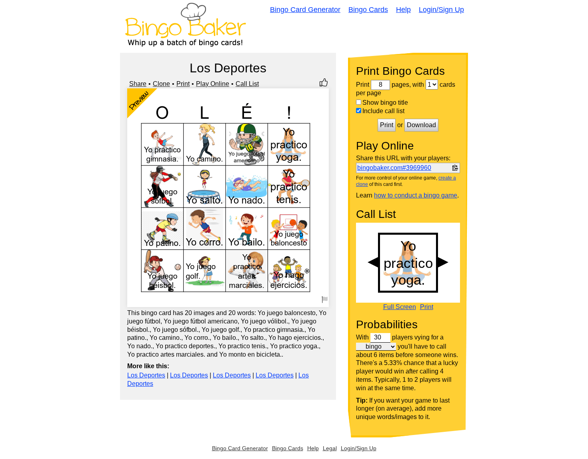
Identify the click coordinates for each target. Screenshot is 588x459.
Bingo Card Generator (305, 10)
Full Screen (399, 307)
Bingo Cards (368, 10)
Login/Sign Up (441, 10)
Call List (247, 83)
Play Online (212, 83)
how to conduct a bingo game (415, 195)
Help (403, 10)
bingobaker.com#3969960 (394, 167)
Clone (161, 83)
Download (421, 125)
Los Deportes (146, 375)
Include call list (383, 111)
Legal (330, 448)
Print (183, 83)
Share (137, 83)
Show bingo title (385, 102)
